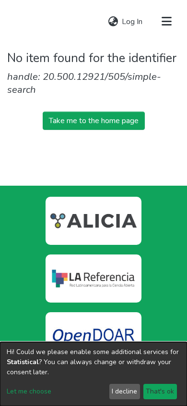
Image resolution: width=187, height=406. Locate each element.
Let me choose (29, 391)
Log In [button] (132, 21)
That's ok (160, 391)
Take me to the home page (94, 120)
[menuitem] (113, 21)
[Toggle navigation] (166, 22)
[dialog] (93, 374)
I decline (124, 391)
